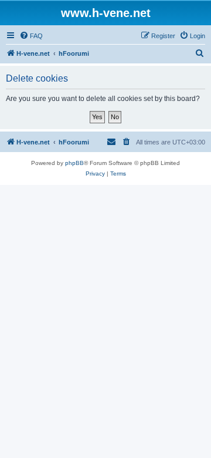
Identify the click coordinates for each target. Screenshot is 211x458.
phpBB (74, 163)
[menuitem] (31, 36)
